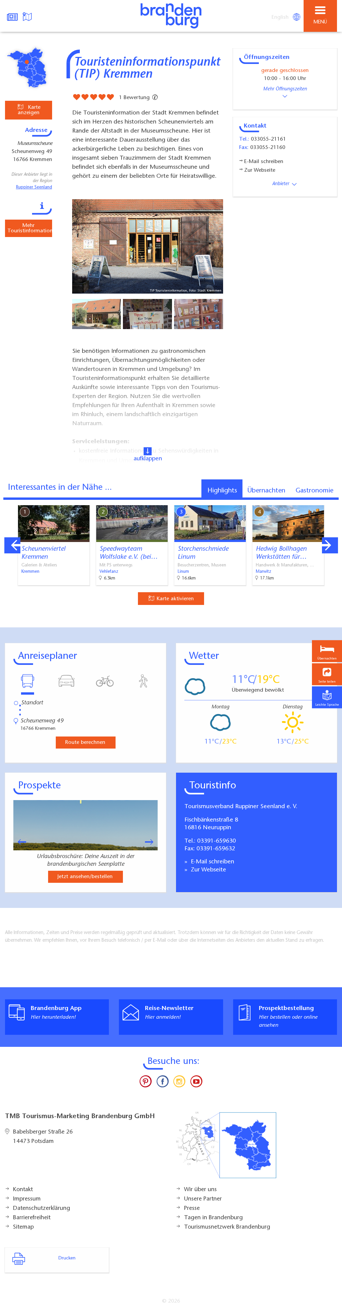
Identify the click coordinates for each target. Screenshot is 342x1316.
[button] (327, 674)
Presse (192, 1209)
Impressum (27, 1199)
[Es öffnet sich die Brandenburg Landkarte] (28, 16)
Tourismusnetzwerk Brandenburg (227, 1227)
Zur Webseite (207, 870)
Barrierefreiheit (31, 1218)
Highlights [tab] (222, 490)
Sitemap (23, 1227)
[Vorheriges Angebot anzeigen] (12, 545)
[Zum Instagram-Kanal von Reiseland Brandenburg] (179, 1083)
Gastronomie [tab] (314, 490)
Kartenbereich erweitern (299, 500)
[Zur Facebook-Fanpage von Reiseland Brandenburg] (162, 1083)
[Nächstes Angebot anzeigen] (330, 545)
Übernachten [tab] (266, 490)
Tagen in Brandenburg (213, 1218)
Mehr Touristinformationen (29, 228)
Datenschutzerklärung (41, 1209)
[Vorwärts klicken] (152, 842)
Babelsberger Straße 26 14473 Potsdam (43, 1137)
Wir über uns (200, 1190)
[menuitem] (281, 17)
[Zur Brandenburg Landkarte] (226, 1148)
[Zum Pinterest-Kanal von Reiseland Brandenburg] (145, 1083)
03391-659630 (216, 841)
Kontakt (23, 1190)
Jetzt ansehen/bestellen (85, 876)
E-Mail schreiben (211, 862)
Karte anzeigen (29, 110)
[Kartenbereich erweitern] (332, 501)
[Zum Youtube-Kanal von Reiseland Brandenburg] (196, 1083)
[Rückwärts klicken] (18, 842)
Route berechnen (85, 742)
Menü (320, 22)
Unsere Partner (203, 1199)
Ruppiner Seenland (34, 187)
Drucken (66, 1258)
